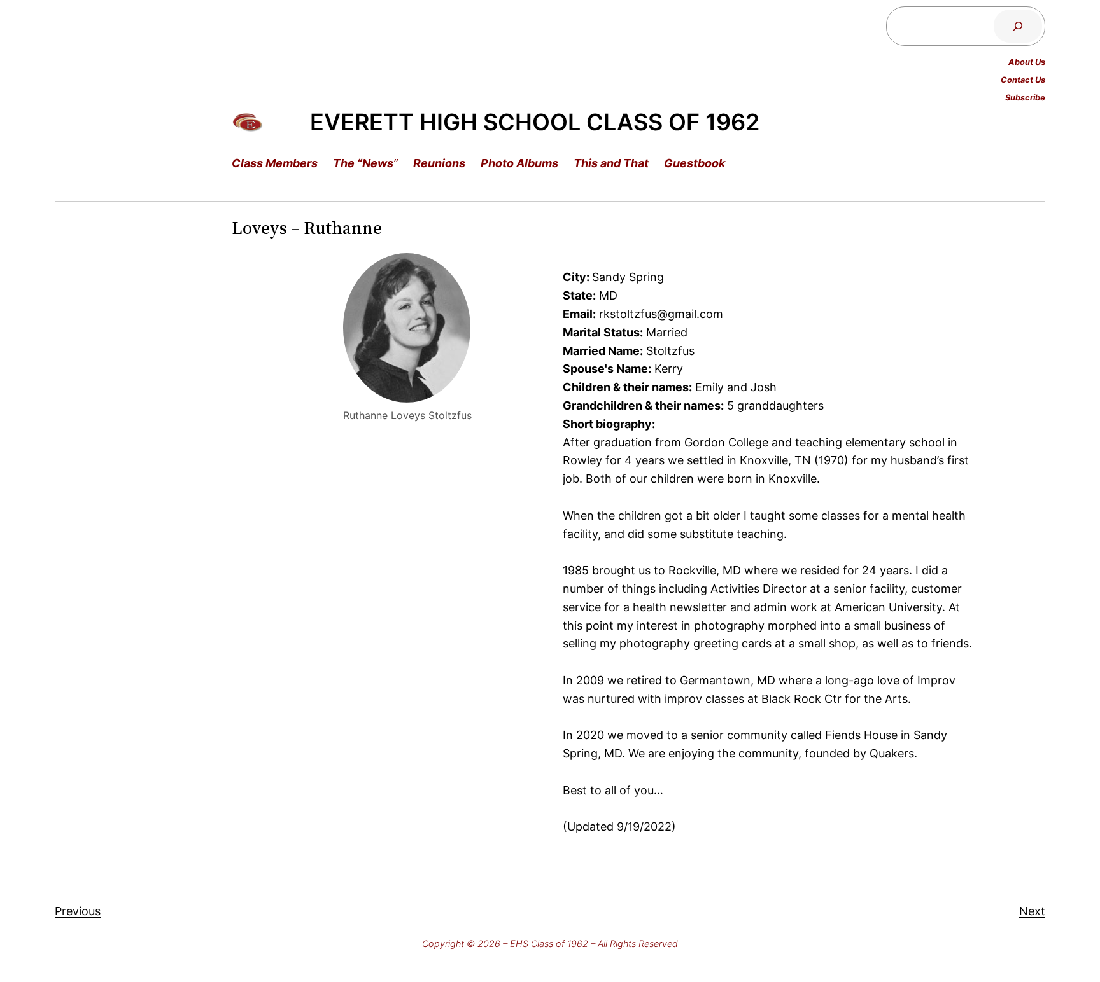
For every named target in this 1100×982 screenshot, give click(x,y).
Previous (78, 911)
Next (1032, 911)
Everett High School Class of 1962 (534, 122)
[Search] (1018, 26)
